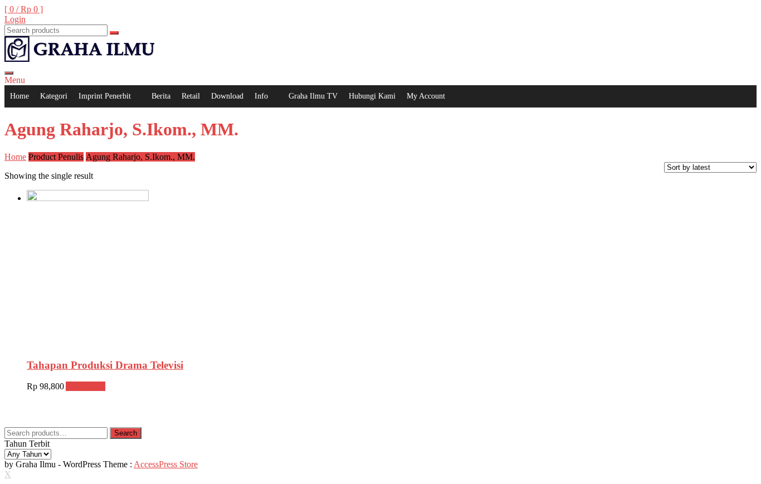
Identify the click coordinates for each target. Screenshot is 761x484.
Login (15, 19)
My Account (426, 96)
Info (261, 96)
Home (19, 96)
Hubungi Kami (372, 96)
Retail (191, 96)
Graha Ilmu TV (313, 96)
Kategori (53, 96)
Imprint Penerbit (105, 96)
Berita (161, 96)
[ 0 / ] (23, 9)
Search (125, 433)
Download (227, 96)
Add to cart (85, 386)
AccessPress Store (166, 464)
